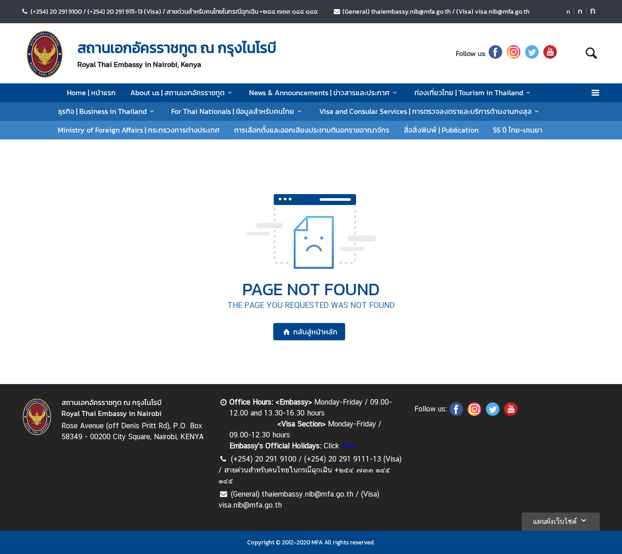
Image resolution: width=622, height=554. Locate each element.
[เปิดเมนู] (595, 92)
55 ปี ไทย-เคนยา (517, 129)
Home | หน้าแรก (91, 92)
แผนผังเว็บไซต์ (554, 521)
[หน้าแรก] (44, 54)
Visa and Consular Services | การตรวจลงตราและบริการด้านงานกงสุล (425, 111)
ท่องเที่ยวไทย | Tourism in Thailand (468, 92)
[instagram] (514, 53)
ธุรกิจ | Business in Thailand (102, 111)
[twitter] (532, 53)
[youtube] (550, 53)
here (349, 445)
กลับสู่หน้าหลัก (315, 331)
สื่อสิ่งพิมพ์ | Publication (441, 129)
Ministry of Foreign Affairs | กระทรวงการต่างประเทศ (138, 129)
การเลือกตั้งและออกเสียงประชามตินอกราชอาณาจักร (311, 129)
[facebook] (495, 53)
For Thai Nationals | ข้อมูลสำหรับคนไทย (232, 111)
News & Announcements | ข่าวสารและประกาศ (319, 92)
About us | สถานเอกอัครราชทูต (177, 92)
